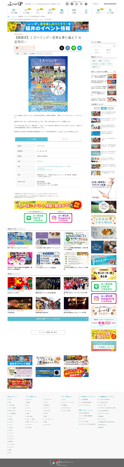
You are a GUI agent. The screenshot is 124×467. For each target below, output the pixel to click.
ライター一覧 (102, 405)
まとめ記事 (11, 405)
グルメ (38, 13)
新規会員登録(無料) (110, 4)
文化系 (10, 419)
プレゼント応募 (84, 421)
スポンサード (48, 424)
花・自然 (29, 427)
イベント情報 (31, 139)
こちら (39, 193)
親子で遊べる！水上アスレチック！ (18, 247)
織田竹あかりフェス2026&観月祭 (46, 292)
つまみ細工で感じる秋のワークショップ (48, 247)
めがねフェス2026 (13, 292)
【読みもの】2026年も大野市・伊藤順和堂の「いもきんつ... (108, 173)
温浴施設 (65, 405)
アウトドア (48, 53)
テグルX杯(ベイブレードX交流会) (46, 267)
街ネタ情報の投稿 (84, 413)
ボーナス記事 (110, 13)
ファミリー (47, 408)
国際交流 (47, 405)
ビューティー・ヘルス (68, 402)
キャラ (46, 402)
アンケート (83, 418)
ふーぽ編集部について (106, 396)
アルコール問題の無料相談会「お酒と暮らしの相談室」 (76, 248)
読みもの (50, 13)
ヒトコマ (11, 447)
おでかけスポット (67, 408)
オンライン (29, 399)
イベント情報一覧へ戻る (49, 332)
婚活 (46, 416)
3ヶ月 (110, 108)
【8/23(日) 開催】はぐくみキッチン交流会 (76, 268)
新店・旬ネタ (12, 410)
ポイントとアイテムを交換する (88, 424)
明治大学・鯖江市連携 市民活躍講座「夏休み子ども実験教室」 (20, 268)
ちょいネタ (11, 444)
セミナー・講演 (31, 419)
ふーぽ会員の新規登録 (85, 402)
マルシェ (29, 410)
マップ (64, 139)
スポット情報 (66, 396)
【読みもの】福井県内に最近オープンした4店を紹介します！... (108, 113)
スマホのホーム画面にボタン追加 (107, 408)
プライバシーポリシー (104, 413)
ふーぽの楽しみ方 (103, 402)
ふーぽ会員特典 (84, 399)
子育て (86, 13)
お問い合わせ (102, 424)
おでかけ (11, 427)
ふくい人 (11, 436)
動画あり (62, 13)
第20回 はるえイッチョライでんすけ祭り (75, 293)
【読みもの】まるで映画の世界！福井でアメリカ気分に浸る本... (108, 166)
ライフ (10, 424)
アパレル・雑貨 (66, 410)
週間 (103, 108)
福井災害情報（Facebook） (45, 169)
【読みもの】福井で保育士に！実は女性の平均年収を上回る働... (108, 127)
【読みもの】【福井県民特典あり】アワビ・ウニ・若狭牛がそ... (108, 146)
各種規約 (101, 416)
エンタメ (11, 422)
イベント (26, 13)
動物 (46, 422)
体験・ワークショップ (37, 53)
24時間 (97, 108)
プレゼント (98, 13)
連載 (10, 450)
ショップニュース (49, 419)
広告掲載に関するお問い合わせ (106, 422)
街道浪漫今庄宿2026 (42, 312)
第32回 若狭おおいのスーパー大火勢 (75, 312)
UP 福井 (74, 13)
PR (9, 452)
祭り (28, 405)
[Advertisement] (103, 28)
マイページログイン (85, 405)
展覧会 (28, 402)
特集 (10, 402)
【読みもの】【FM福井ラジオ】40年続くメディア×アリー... (108, 160)
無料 (18, 53)
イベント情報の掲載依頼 (86, 415)
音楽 (28, 413)
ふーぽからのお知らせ (104, 399)
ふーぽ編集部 (12, 413)
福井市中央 (40, 161)
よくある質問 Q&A (103, 410)
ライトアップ (48, 399)
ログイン (96, 4)
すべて (96, 49)
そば (10, 399)
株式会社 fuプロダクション (65, 462)
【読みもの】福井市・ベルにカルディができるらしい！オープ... (108, 120)
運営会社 (101, 427)
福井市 (25, 53)
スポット (14, 13)
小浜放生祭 (11, 312)
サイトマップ (102, 419)
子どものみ (47, 410)
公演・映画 (29, 416)
